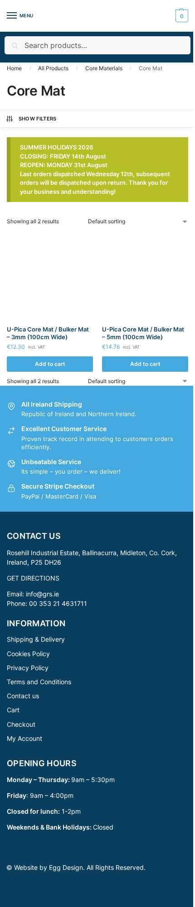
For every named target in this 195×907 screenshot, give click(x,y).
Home (14, 68)
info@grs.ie (42, 594)
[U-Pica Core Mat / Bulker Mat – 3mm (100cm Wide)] (50, 275)
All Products (53, 68)
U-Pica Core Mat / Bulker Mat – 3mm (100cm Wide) (48, 333)
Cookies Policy (28, 653)
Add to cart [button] (50, 363)
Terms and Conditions (39, 682)
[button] (180, 16)
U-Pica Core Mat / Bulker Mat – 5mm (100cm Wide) (143, 333)
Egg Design (66, 867)
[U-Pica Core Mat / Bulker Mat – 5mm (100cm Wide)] (145, 275)
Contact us (23, 696)
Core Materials (103, 68)
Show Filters (38, 118)
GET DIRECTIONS (33, 578)
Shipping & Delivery (36, 639)
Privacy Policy (28, 668)
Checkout (21, 724)
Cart (13, 710)
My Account (24, 738)
